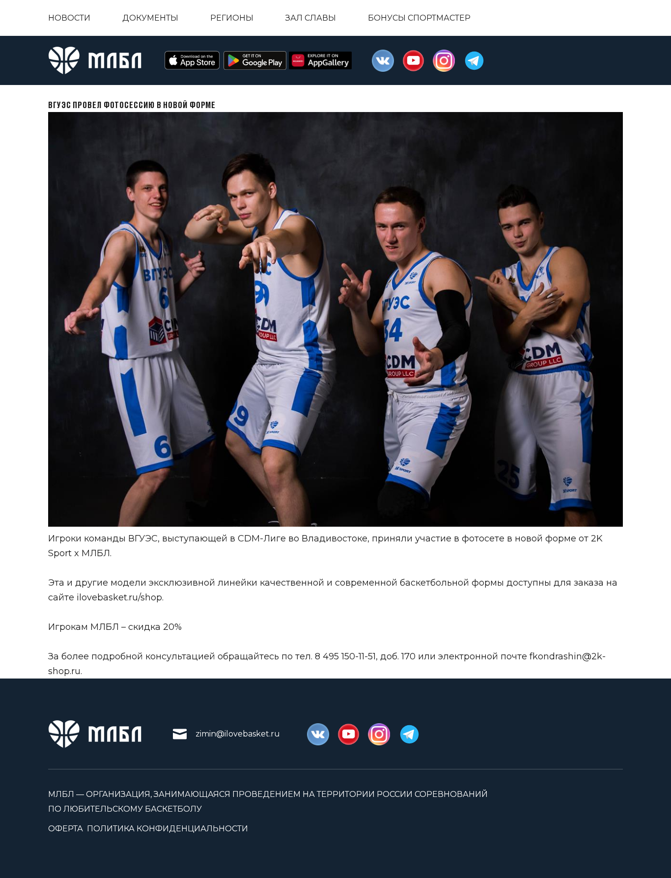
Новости (69, 18)
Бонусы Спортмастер (419, 18)
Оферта (65, 828)
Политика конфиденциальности (167, 828)
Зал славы (310, 18)
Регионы (231, 18)
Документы (150, 18)
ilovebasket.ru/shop (119, 597)
